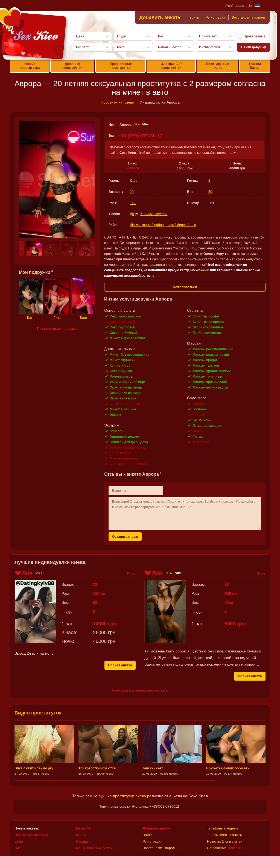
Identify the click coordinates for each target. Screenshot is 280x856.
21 (95, 584)
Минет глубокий (122, 360)
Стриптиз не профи (208, 322)
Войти (194, 17)
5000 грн (234, 623)
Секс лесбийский (124, 333)
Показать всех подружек (57, 329)
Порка (197, 431)
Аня (27, 572)
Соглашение (217, 848)
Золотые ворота (153, 214)
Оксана (82, 841)
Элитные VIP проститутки (171, 66)
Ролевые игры (121, 376)
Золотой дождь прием (128, 447)
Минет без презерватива (129, 355)
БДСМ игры (201, 420)
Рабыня (198, 415)
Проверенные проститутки (120, 66)
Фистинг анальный (125, 458)
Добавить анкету (159, 17)
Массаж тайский (205, 365)
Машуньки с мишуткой (94, 848)
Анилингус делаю (124, 437)
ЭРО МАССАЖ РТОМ (31, 835)
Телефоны (215, 828)
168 (133, 203)
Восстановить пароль (249, 17)
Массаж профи (204, 360)
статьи (237, 841)
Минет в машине (123, 409)
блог (225, 841)
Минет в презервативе (128, 338)
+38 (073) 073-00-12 (140, 136)
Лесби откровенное (208, 327)
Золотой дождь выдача (129, 442)
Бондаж (198, 404)
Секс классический (125, 316)
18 (226, 584)
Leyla (18, 841)
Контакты (235, 848)
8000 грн (132, 168)
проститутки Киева (129, 796)
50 (210, 192)
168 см (230, 593)
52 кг (97, 602)
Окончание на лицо (125, 393)
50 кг (229, 602)
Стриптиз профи (205, 316)
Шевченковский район (147, 225)
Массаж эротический (209, 382)
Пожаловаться (185, 287)
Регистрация (215, 17)
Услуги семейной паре (128, 382)
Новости (213, 841)
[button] (21, 248)
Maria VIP (83, 828)
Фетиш (197, 437)
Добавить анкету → (158, 828)
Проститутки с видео (217, 66)
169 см (99, 593)
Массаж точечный (207, 376)
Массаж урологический (211, 371)
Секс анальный (122, 322)
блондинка (140, 806)
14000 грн (104, 623)
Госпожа (199, 409)
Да (132, 214)
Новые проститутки (30, 66)
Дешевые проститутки (72, 66)
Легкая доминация (207, 426)
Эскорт (115, 415)
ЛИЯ (18, 848)
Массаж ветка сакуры (210, 387)
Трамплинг (201, 442)
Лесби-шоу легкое (207, 333)
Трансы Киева (255, 66)
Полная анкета (120, 665)
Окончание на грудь (126, 387)
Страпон (116, 431)
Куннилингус (120, 365)
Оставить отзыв (125, 537)
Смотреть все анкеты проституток (140, 690)
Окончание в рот (123, 398)
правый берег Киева (180, 225)
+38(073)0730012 (165, 806)
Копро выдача (121, 453)
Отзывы (236, 835)
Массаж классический (210, 355)
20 (132, 192)
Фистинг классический (128, 464)
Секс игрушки (121, 371)
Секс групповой (122, 327)
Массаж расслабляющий (212, 349)
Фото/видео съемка (126, 404)
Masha (81, 835)
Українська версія (238, 6)
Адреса (232, 828)
